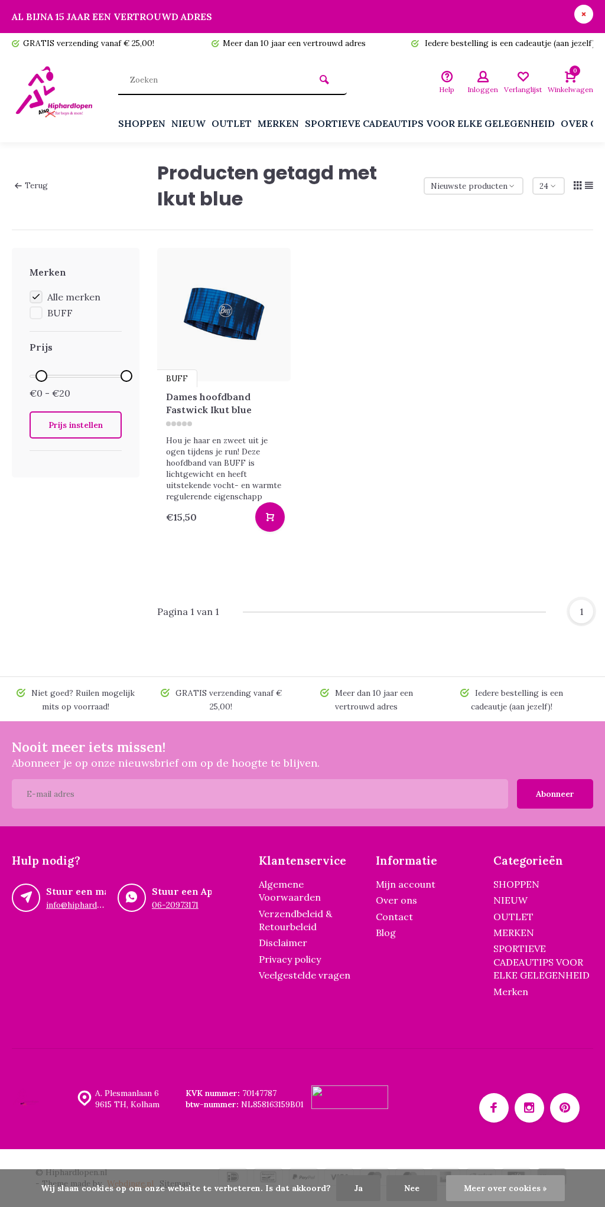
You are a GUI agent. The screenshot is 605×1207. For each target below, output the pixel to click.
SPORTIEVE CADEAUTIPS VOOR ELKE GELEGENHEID (430, 123)
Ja (358, 1188)
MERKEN (278, 123)
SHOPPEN (141, 123)
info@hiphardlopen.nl (86, 904)
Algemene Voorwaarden (290, 890)
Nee (411, 1188)
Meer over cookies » (505, 1188)
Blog (386, 932)
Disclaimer (283, 942)
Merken (510, 991)
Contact (394, 917)
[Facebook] (494, 1108)
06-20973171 (175, 904)
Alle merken (73, 297)
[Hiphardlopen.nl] (56, 98)
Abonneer (555, 794)
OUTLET (232, 123)
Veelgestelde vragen (304, 975)
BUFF (60, 313)
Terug (36, 185)
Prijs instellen (75, 425)
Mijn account (405, 884)
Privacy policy (290, 959)
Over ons (396, 900)
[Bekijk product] (270, 517)
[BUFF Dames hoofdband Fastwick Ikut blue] (224, 314)
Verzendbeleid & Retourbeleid (295, 920)
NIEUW (188, 123)
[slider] (41, 376)
